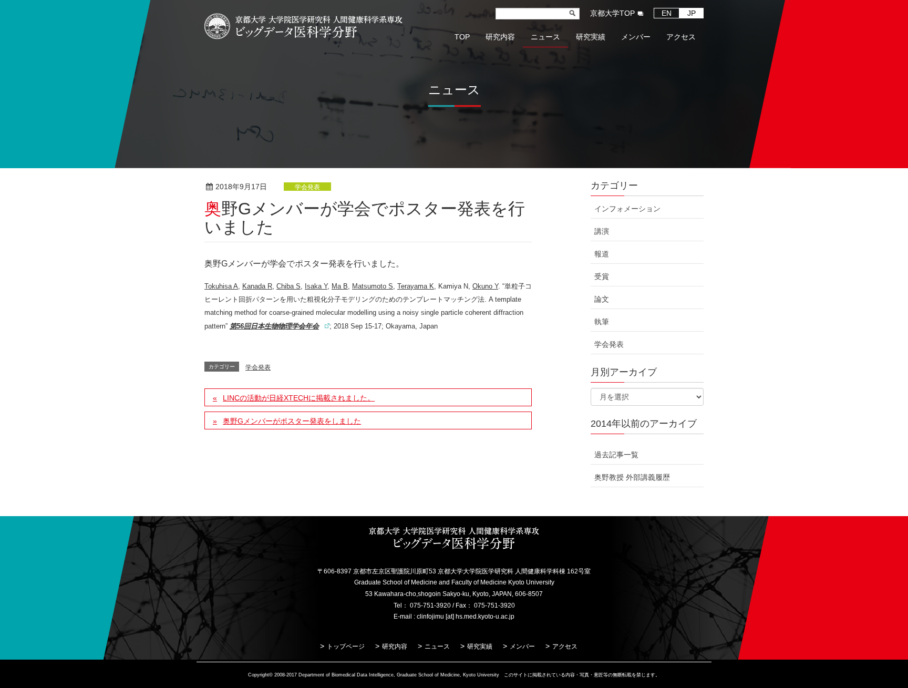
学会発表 (307, 187)
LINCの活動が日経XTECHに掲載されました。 (299, 398)
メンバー (522, 646)
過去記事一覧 (616, 454)
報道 (601, 254)
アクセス (564, 646)
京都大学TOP (612, 13)
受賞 (601, 276)
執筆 (601, 321)
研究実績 (479, 646)
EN (667, 13)
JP (691, 13)
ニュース (437, 646)
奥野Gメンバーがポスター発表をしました (292, 421)
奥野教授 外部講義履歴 (632, 477)
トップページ (346, 646)
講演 (601, 231)
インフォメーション (627, 208)
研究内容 (394, 646)
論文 (601, 299)
